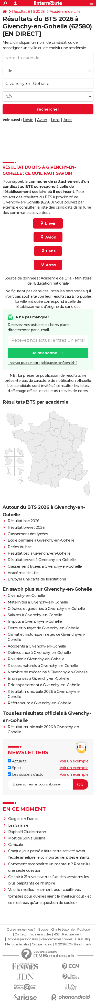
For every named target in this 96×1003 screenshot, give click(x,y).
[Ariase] (25, 997)
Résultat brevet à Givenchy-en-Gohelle (42, 559)
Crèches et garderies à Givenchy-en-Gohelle (46, 608)
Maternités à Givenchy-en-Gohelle (38, 602)
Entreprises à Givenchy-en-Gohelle (38, 678)
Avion (42, 119)
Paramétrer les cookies (56, 939)
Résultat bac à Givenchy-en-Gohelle (39, 553)
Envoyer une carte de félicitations (37, 579)
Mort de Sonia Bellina (26, 838)
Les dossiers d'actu (27, 774)
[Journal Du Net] (25, 977)
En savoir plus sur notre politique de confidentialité (42, 363)
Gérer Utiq (82, 939)
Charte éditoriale (62, 929)
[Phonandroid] (71, 997)
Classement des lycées (28, 534)
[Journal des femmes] (25, 966)
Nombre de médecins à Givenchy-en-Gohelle (48, 672)
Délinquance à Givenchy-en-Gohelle (39, 652)
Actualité (19, 761)
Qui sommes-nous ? (21, 929)
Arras (67, 119)
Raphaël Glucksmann (27, 831)
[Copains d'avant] (25, 987)
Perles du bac (19, 547)
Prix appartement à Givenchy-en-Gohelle (44, 685)
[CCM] (71, 966)
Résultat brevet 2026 (26, 527)
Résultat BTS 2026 (28, 11)
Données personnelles (22, 939)
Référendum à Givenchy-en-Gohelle (39, 703)
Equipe (43, 929)
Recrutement (72, 934)
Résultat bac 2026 (23, 521)
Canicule (15, 844)
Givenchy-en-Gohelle (26, 595)
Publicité (83, 929)
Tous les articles (40, 934)
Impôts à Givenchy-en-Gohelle (35, 621)
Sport (16, 767)
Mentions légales (17, 944)
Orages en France (23, 818)
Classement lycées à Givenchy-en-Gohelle (45, 566)
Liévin (28, 119)
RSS (56, 934)
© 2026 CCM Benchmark (73, 944)
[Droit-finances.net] (71, 977)
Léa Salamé (18, 825)
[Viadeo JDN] (71, 987)
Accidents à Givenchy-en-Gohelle (37, 646)
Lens (55, 119)
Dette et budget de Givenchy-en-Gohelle (43, 628)
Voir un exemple (74, 761)
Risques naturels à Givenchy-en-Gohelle (43, 665)
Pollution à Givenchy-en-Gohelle (36, 659)
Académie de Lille (65, 11)
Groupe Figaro (42, 944)
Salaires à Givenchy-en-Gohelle (35, 615)
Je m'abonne (44, 353)
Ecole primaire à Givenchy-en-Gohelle (41, 540)
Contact (20, 934)
